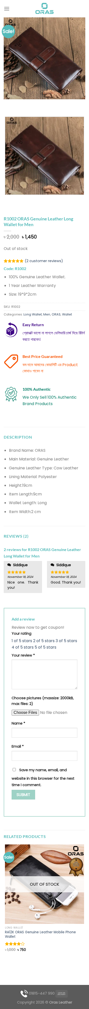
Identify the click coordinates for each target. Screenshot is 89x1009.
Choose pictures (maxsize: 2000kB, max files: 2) (43, 701)
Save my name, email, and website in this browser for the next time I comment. (43, 777)
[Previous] (8, 104)
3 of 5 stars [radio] (66, 641)
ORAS (56, 314)
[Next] (22, 104)
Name (18, 723)
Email (18, 746)
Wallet (67, 314)
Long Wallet (32, 314)
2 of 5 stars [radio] (44, 641)
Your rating (21, 633)
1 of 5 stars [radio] (22, 641)
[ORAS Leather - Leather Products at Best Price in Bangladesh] (45, 8)
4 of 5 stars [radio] (23, 647)
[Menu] (7, 8)
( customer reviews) (44, 261)
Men (46, 314)
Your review (23, 655)
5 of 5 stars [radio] (45, 647)
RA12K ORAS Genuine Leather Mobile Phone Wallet (40, 934)
